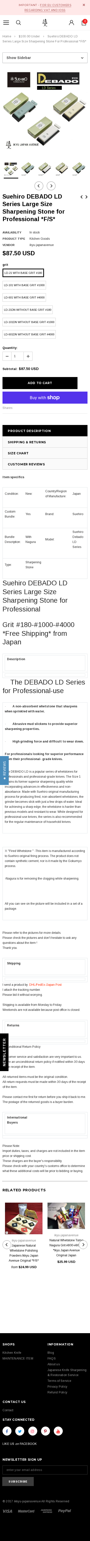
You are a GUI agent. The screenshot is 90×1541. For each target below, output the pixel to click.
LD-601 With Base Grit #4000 (24, 297)
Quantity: (10, 348)
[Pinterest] (45, 1431)
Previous (81, 197)
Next (87, 197)
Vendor (8, 244)
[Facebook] (7, 1431)
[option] (45, 110)
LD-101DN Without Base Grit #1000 (29, 322)
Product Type (13, 238)
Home (6, 36)
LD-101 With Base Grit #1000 (24, 285)
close (84, 5)
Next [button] (51, 185)
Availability (11, 232)
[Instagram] (32, 1431)
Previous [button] (38, 185)
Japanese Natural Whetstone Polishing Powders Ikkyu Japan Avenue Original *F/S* (24, 1253)
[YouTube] (58, 1431)
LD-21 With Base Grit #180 (23, 272)
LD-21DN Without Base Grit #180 (27, 309)
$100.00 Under (29, 36)
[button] (4, 770)
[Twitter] (19, 1431)
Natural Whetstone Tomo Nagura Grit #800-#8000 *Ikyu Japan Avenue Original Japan (66, 1248)
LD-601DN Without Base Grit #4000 (29, 334)
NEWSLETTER (4, 1052)
